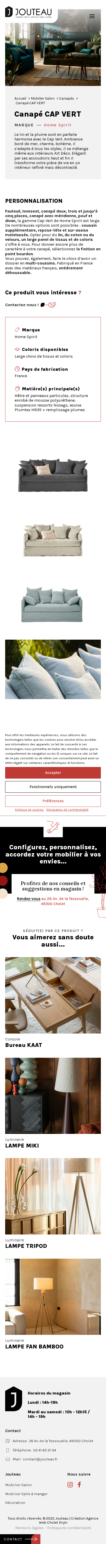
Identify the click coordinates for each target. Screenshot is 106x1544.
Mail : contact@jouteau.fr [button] (35, 1459)
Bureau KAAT (23, 1045)
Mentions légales (29, 1528)
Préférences (53, 801)
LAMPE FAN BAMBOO (34, 1346)
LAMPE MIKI (22, 1145)
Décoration (15, 1502)
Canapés (66, 98)
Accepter (53, 772)
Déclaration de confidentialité (67, 809)
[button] (92, 16)
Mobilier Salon (43, 98)
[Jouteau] (28, 12)
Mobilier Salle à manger (26, 1494)
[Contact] (48, 305)
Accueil (20, 98)
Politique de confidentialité (69, 1528)
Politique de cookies (29, 809)
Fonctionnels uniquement (53, 786)
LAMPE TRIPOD (26, 1246)
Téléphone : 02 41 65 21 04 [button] (34, 1450)
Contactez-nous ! (22, 304)
